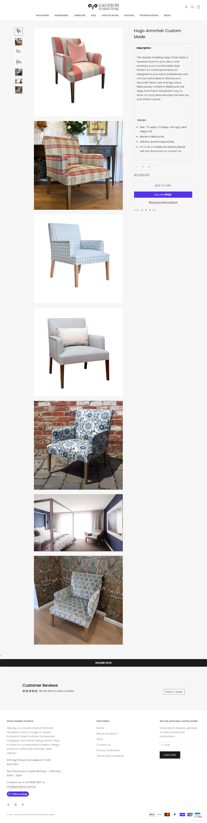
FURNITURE (79, 15)
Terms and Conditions (110, 756)
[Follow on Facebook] (8, 804)
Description (144, 48)
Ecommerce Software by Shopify (41, 814)
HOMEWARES (61, 15)
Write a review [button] (174, 692)
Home (100, 728)
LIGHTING (129, 15)
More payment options (163, 202)
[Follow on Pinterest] (22, 804)
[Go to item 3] (19, 52)
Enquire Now (103, 663)
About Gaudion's (106, 733)
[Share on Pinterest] (150, 210)
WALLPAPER (42, 15)
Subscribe (170, 755)
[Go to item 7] (19, 90)
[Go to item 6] (19, 81)
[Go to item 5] (19, 72)
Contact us (103, 744)
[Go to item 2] (19, 42)
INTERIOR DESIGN (149, 15)
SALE (93, 15)
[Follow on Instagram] (15, 804)
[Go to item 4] (19, 62)
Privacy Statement (108, 750)
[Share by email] (154, 210)
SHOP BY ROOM (110, 15)
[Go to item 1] (19, 32)
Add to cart (163, 185)
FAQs (99, 739)
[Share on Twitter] (146, 210)
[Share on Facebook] (142, 210)
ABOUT (167, 15)
